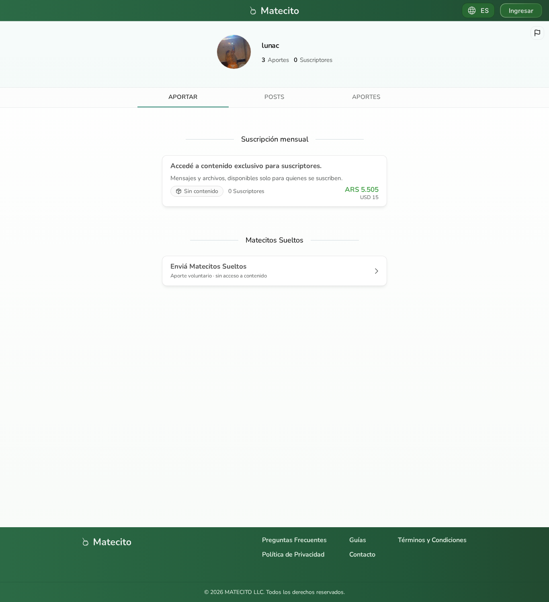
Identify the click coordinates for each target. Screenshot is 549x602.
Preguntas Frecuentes (294, 540)
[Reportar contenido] (537, 33)
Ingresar (521, 10)
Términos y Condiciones (432, 540)
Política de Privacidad (293, 554)
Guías (357, 540)
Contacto (362, 554)
